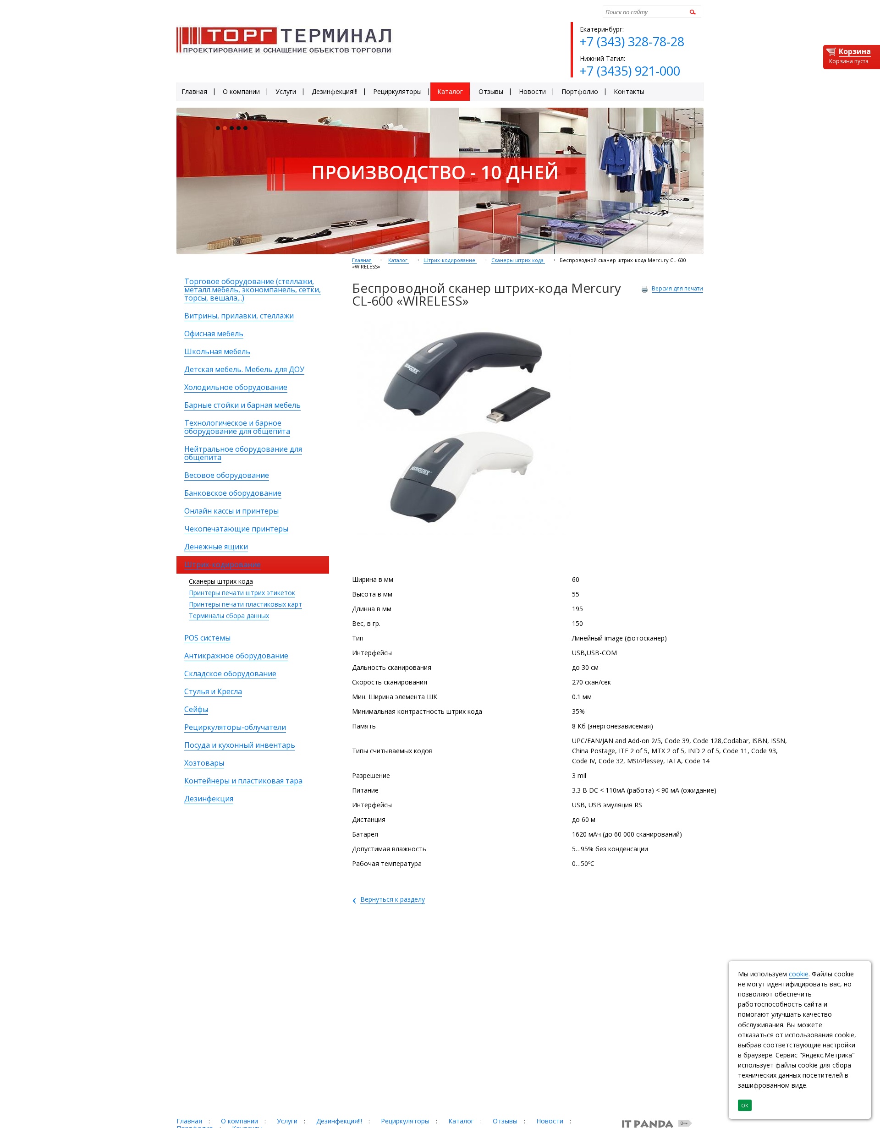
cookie (798, 973)
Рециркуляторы (405, 1121)
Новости (549, 1121)
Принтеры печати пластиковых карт (245, 604)
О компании (239, 1121)
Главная (362, 260)
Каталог (398, 260)
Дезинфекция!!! (339, 1121)
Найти (691, 11)
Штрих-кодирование (450, 260)
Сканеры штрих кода (221, 581)
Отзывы (505, 1121)
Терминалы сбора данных (229, 615)
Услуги (287, 1121)
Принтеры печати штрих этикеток (242, 592)
